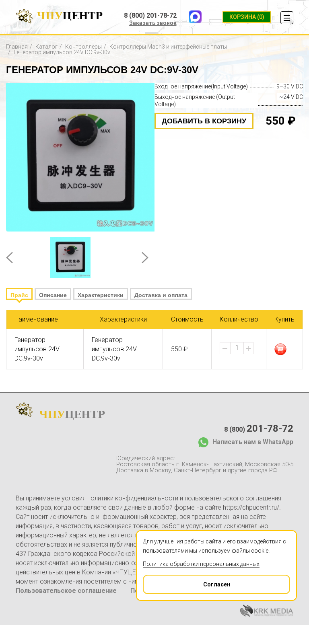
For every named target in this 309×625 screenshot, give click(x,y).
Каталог (46, 46)
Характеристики (101, 295)
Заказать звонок (153, 23)
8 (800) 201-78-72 (150, 15)
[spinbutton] (237, 348)
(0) (246, 17)
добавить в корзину (204, 121)
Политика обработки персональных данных (201, 564)
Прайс (19, 295)
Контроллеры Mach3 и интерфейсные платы (168, 46)
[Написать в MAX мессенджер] (195, 16)
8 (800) (258, 428)
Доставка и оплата (160, 295)
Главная (17, 46)
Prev (9, 257)
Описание (53, 295)
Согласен (216, 584)
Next (145, 257)
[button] (248, 348)
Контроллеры (83, 46)
